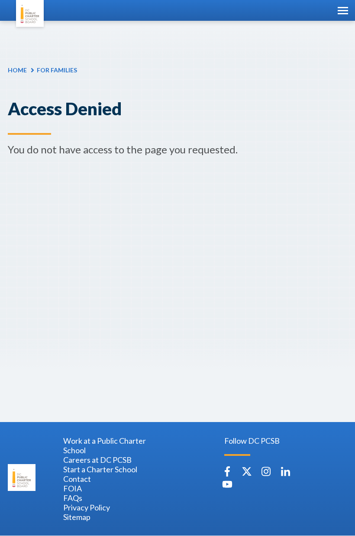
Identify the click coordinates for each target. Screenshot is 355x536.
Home (17, 70)
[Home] (30, 13)
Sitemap (76, 517)
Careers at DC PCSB (97, 460)
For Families (57, 70)
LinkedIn (286, 471)
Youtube (227, 484)
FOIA (72, 488)
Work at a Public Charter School (104, 445)
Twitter (247, 471)
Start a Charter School (100, 469)
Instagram (266, 471)
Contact (77, 479)
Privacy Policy (86, 507)
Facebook (227, 471)
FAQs (72, 498)
